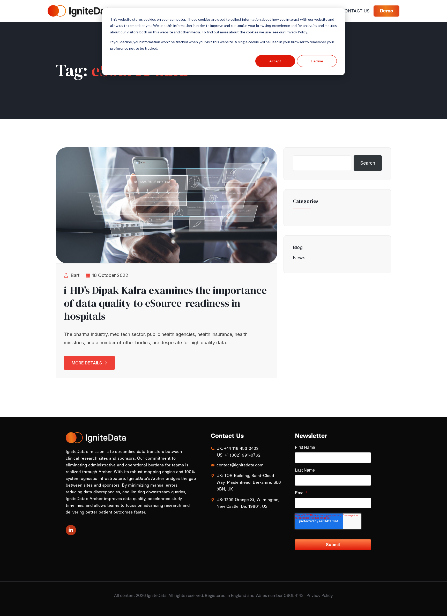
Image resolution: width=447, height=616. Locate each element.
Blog (298, 247)
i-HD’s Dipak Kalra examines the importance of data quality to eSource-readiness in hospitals (165, 303)
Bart (75, 275)
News (299, 257)
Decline (317, 61)
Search (367, 163)
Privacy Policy (320, 595)
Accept (275, 61)
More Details (87, 362)
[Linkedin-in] (71, 530)
